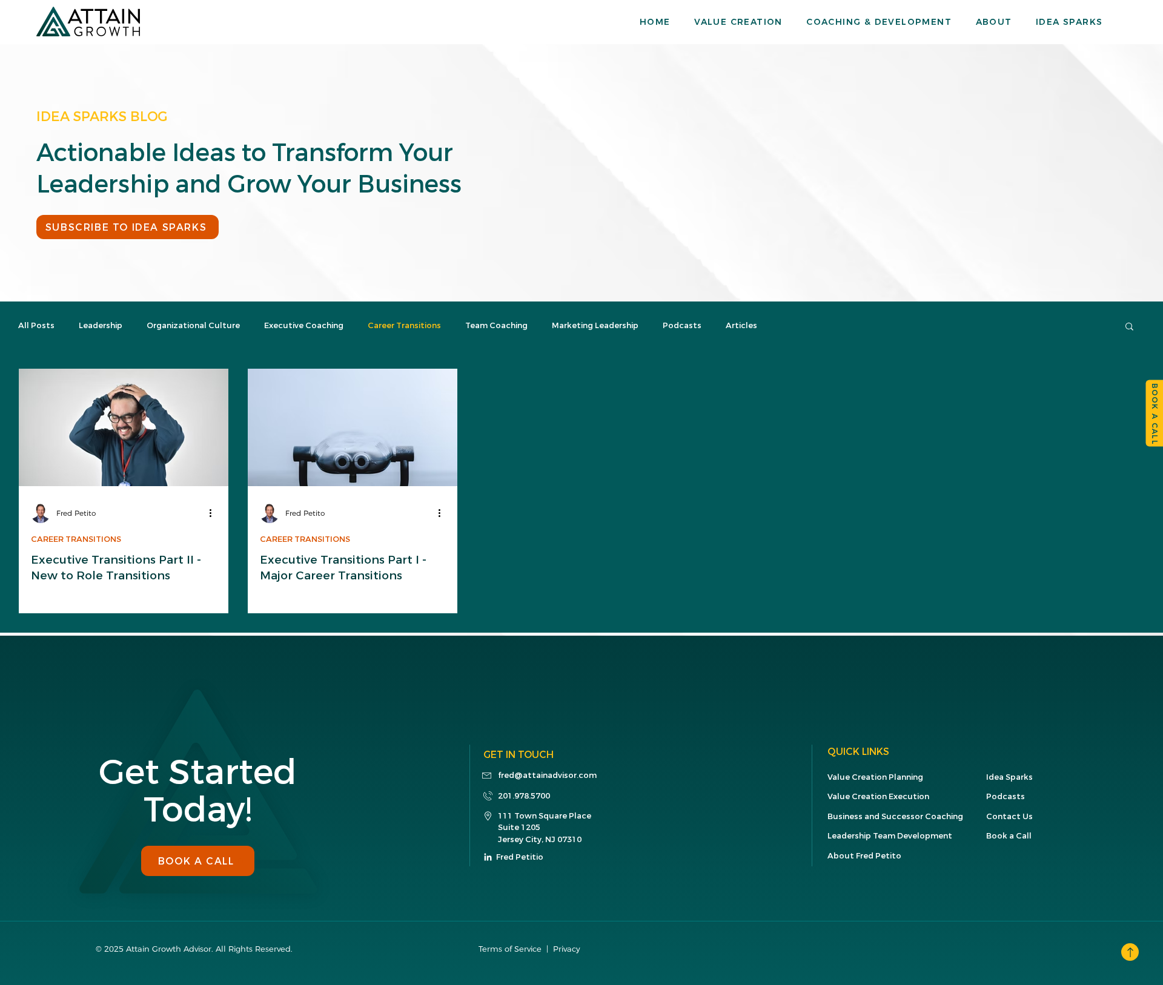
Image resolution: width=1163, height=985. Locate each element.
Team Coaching (496, 326)
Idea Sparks (1009, 777)
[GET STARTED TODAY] (1130, 952)
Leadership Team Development (889, 836)
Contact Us (1009, 816)
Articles (741, 326)
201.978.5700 (524, 796)
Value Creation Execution (878, 796)
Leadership (100, 326)
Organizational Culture (193, 326)
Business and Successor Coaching (895, 816)
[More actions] (214, 513)
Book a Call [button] (1009, 836)
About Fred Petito (864, 856)
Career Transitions (404, 326)
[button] (750, 21)
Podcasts (682, 326)
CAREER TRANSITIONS (76, 539)
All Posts (36, 326)
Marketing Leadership (595, 326)
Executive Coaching (303, 326)
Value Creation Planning (875, 777)
